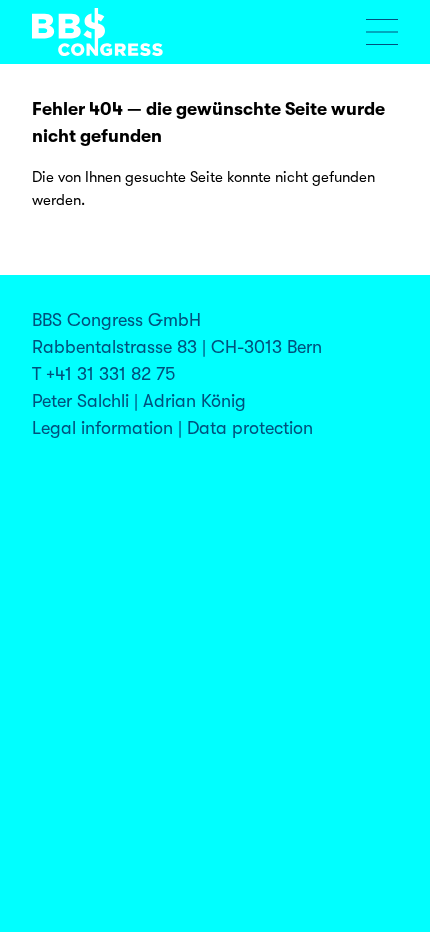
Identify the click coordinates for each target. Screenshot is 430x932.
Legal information (102, 428)
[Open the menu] (382, 32)
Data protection (250, 428)
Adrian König (194, 401)
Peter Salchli (80, 401)
